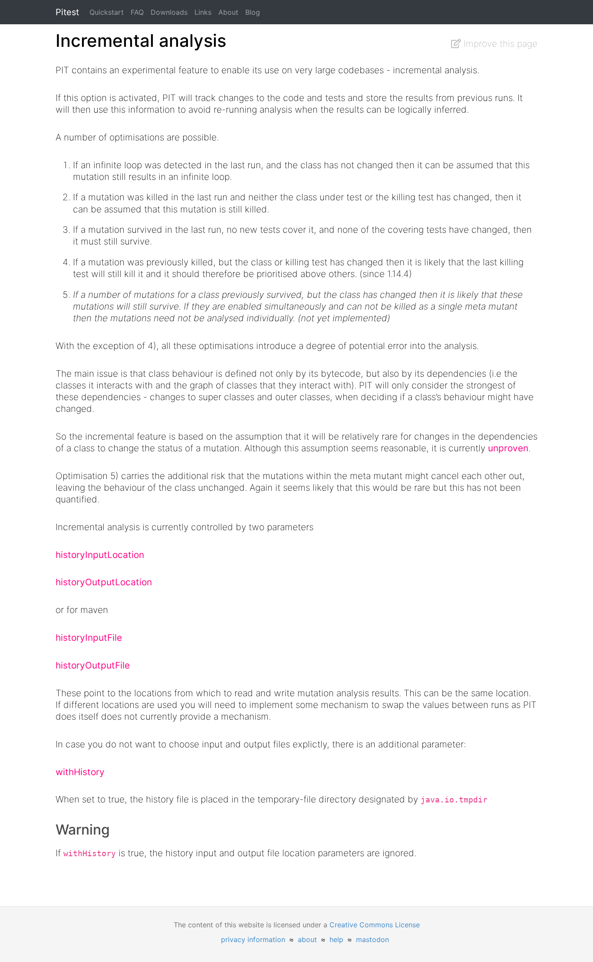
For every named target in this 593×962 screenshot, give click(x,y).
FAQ (137, 12)
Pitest (67, 12)
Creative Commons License (374, 924)
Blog (252, 12)
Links (202, 12)
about (307, 939)
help (336, 939)
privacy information (253, 939)
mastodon (372, 939)
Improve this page (499, 43)
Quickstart (106, 12)
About (228, 12)
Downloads (169, 12)
